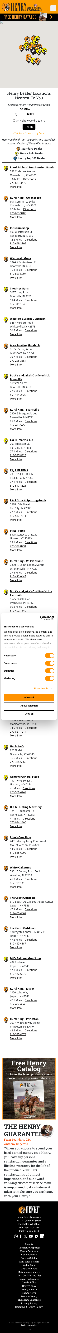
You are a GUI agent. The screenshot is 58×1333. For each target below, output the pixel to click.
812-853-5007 (18, 273)
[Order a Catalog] (29, 1089)
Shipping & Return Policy (29, 1306)
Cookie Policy (29, 1282)
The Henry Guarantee (29, 1299)
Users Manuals (29, 1268)
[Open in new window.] (16, 1236)
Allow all (29, 697)
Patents (29, 1244)
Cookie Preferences (29, 1279)
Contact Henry (29, 1254)
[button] (52, 8)
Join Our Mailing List (29, 1275)
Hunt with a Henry (29, 1261)
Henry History (29, 1289)
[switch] (49, 663)
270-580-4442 (18, 792)
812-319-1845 (18, 304)
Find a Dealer (29, 1265)
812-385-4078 (18, 1034)
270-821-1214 (18, 731)
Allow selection (29, 705)
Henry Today (29, 1285)
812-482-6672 (18, 974)
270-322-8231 (18, 546)
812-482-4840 (18, 1004)
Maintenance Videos (29, 1272)
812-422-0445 (18, 576)
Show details (40, 688)
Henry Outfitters (29, 1251)
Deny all (29, 713)
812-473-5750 (18, 425)
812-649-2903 (18, 243)
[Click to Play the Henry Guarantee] (47, 1131)
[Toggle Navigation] (53, 8)
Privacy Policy (29, 1303)
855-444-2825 (18, 395)
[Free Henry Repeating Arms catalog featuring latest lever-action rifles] (29, 16)
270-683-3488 (18, 213)
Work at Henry (29, 1296)
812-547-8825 (18, 455)
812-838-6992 (18, 852)
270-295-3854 (18, 360)
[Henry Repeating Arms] (22, 7)
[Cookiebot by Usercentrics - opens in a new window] (41, 618)
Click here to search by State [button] (29, 133)
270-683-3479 (18, 183)
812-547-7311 (18, 516)
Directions (29, 179)
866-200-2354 (31, 1227)
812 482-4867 (18, 943)
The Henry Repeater (29, 1247)
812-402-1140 (18, 610)
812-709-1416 (18, 883)
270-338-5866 (18, 762)
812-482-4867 (18, 913)
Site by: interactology (29, 1325)
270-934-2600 (18, 822)
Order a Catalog (29, 1258)
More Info (16, 187)
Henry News (29, 1292)
